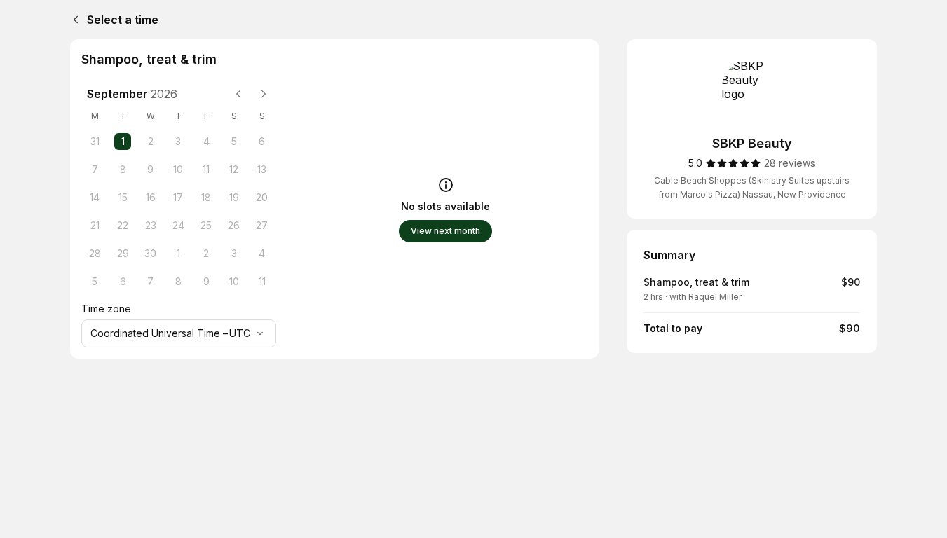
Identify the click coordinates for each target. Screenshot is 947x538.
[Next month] (263, 94)
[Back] (73, 19)
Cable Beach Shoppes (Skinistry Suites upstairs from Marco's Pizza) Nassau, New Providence (752, 187)
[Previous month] (238, 94)
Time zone (106, 309)
